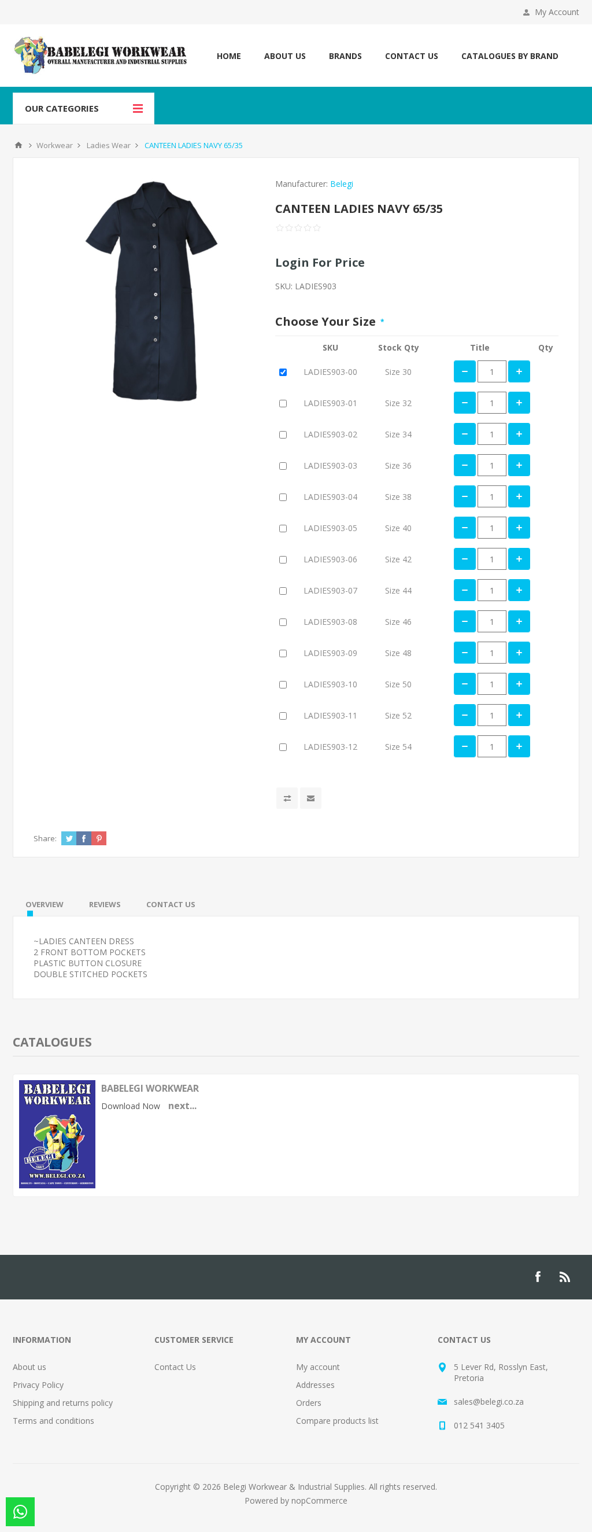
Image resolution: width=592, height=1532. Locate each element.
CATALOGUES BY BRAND (509, 55)
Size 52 (398, 715)
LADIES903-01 (330, 402)
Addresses (315, 1384)
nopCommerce (319, 1500)
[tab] (44, 904)
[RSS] (565, 1277)
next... (182, 1105)
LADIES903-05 (330, 527)
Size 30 (398, 371)
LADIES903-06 (330, 559)
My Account (557, 11)
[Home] (18, 145)
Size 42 (398, 559)
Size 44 (398, 590)
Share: (45, 838)
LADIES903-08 (330, 621)
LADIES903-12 (330, 746)
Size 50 (398, 684)
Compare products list (337, 1420)
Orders (308, 1402)
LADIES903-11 (330, 715)
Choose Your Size (327, 321)
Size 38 (398, 496)
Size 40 (398, 527)
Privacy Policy (38, 1384)
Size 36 (398, 465)
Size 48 (398, 652)
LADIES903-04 (330, 496)
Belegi (341, 183)
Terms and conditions (53, 1420)
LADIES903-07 (330, 590)
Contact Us (175, 1366)
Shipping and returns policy (63, 1402)
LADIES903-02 (330, 434)
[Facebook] (537, 1277)
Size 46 (398, 621)
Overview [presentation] (44, 904)
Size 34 (398, 434)
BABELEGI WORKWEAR (150, 1088)
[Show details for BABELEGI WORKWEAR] (57, 1185)
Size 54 (398, 746)
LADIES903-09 (330, 652)
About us (29, 1366)
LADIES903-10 (330, 684)
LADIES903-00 (330, 371)
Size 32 (398, 402)
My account (318, 1366)
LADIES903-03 (330, 465)
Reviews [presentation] (105, 904)
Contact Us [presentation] (170, 904)
